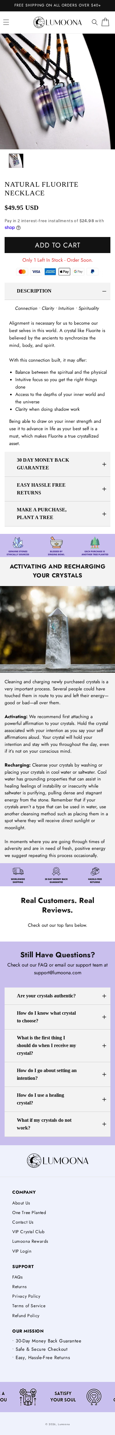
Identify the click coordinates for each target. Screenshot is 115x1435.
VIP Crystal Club (28, 1232)
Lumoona (64, 1424)
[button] (95, 22)
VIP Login (21, 1251)
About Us (21, 1203)
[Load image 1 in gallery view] (16, 161)
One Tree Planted (29, 1212)
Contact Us (23, 1222)
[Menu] (6, 22)
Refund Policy (26, 1315)
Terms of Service (29, 1306)
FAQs (17, 1277)
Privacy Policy (26, 1296)
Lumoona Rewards (30, 1241)
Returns (19, 1286)
